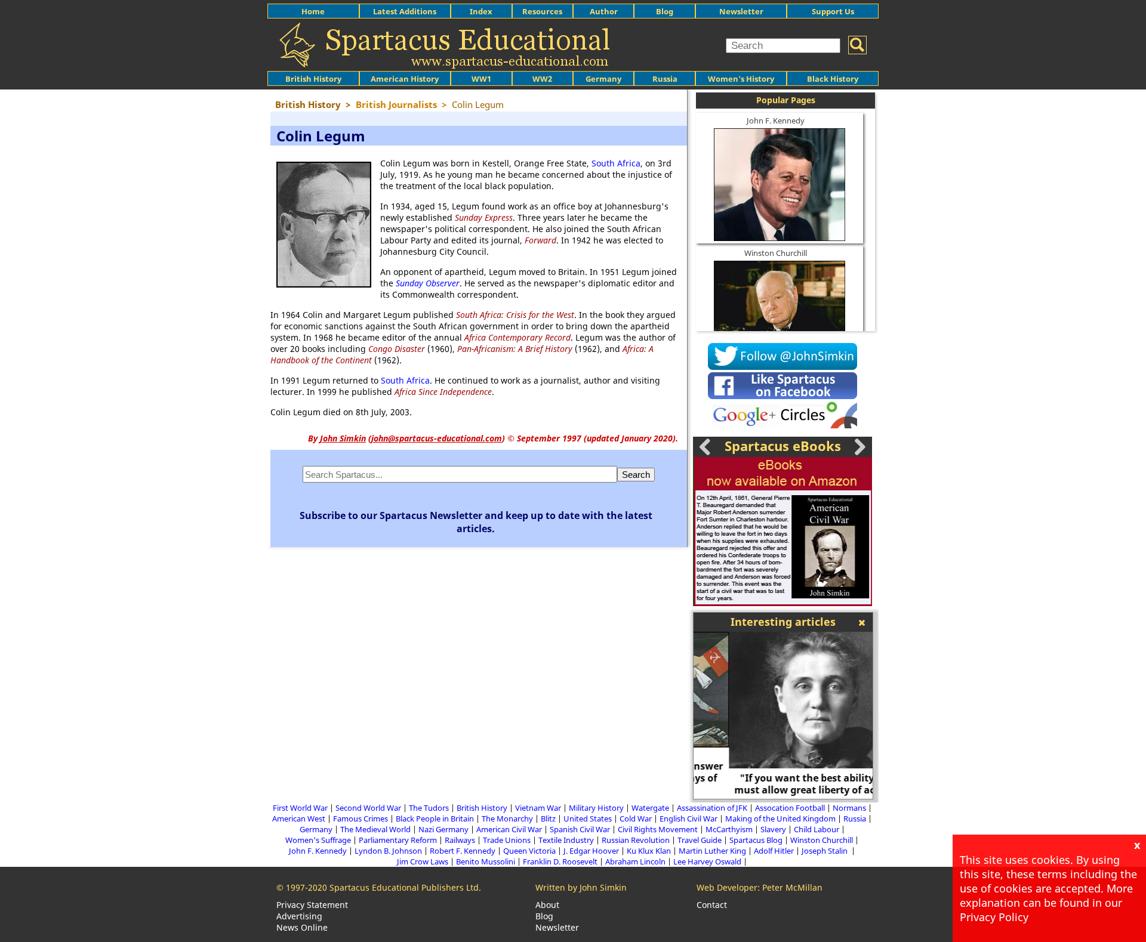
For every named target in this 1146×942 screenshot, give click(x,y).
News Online (302, 927)
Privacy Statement (312, 904)
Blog (664, 11)
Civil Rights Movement (658, 829)
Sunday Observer (428, 283)
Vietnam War (538, 807)
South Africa (616, 163)
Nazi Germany (443, 829)
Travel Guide (699, 840)
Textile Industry (566, 840)
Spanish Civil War (580, 829)
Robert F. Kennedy (462, 850)
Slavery (773, 829)
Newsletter (741, 11)
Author (604, 11)
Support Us (833, 11)
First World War (300, 807)
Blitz (548, 818)
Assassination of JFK (712, 807)
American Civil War (509, 829)
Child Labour (816, 829)
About (547, 904)
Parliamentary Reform (398, 840)
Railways (460, 840)
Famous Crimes (360, 818)
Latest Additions (404, 11)
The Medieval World (375, 829)
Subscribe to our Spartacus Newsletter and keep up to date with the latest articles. (476, 522)
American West (298, 818)
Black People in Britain (435, 818)
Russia (664, 78)
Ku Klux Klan (649, 850)
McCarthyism (729, 829)
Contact (712, 904)
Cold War (636, 818)
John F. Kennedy (776, 120)
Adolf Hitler (774, 850)
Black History (832, 78)
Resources (542, 11)
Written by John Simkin (581, 887)
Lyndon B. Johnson (388, 850)
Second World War (368, 807)
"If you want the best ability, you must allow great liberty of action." (783, 783)
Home (313, 11)
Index (481, 11)
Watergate (650, 807)
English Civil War (688, 818)
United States (587, 818)
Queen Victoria (529, 850)
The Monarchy (507, 818)
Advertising (299, 916)
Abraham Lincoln (635, 861)
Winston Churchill (775, 253)
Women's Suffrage (318, 840)
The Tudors (429, 807)
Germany (603, 78)
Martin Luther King (712, 850)
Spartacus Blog (756, 840)
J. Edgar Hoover (591, 850)
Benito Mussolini (485, 861)
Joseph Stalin (825, 850)
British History (482, 807)
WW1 (481, 78)
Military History (596, 807)
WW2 (542, 78)
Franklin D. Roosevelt (560, 861)
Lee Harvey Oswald (707, 861)
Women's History (741, 78)
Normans (849, 807)
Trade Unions (507, 840)
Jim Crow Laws (422, 861)
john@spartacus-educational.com (436, 438)
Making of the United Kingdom (780, 818)
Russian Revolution (636, 840)
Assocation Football (790, 807)
